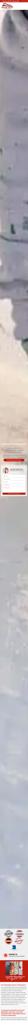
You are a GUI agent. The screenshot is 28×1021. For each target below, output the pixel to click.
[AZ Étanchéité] (7, 6)
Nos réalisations (14, 460)
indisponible (6, 1)
